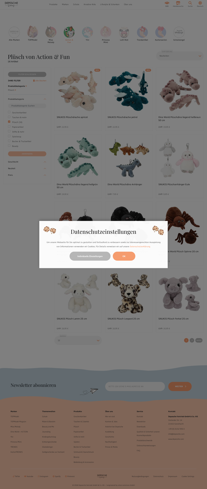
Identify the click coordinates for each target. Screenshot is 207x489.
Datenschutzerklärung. (140, 246)
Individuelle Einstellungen (90, 256)
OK (124, 256)
